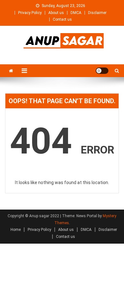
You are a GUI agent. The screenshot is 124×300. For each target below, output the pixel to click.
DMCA (76, 13)
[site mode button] (102, 71)
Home (15, 229)
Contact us (62, 19)
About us (56, 13)
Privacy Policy (30, 13)
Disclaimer (97, 13)
